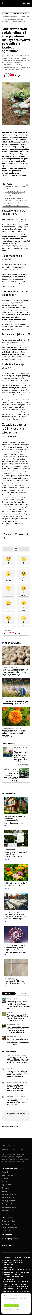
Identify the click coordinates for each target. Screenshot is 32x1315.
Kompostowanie (8, 1175)
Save (12, 75)
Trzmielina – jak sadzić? (16, 198)
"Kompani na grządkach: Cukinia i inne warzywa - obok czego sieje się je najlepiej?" (16, 672)
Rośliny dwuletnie (23, 58)
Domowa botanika (24, 1282)
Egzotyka (5, 1181)
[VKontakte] (15, 76)
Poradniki (5, 63)
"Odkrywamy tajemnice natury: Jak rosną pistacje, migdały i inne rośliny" (11, 777)
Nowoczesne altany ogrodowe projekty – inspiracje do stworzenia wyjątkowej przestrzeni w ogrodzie (18, 1030)
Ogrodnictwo (25, 61)
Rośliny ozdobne (7, 65)
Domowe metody (12, 1037)
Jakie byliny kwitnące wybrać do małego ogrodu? (15, 884)
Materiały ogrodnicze (18, 1284)
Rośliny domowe (14, 63)
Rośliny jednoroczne (9, 58)
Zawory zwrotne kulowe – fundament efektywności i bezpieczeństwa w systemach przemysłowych (15, 948)
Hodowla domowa (23, 1286)
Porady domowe (19, 1275)
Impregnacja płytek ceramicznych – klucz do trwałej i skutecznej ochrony (15, 981)
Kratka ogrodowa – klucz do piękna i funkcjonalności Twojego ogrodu (14, 733)
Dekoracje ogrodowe (13, 1083)
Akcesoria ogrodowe (9, 1282)
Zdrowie (10, 1013)
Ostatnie (23, 994)
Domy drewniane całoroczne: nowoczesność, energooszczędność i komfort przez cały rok (15, 819)
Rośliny (4, 61)
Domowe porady (17, 1277)
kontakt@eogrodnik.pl (10, 1239)
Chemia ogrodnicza (13, 1025)
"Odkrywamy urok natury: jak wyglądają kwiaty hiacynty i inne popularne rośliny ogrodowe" (20, 756)
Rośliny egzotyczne (23, 67)
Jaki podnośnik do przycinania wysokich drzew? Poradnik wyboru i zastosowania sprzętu (15, 853)
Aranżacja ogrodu (8, 1289)
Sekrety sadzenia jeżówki (16, 191)
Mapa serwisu (7, 1230)
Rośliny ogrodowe (13, 61)
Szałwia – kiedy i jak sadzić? (17, 200)
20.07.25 (7, 826)
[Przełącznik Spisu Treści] (26, 184)
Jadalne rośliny (22, 1289)
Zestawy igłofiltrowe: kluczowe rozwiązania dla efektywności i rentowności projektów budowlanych (15, 915)
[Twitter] (8, 76)
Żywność (5, 1178)
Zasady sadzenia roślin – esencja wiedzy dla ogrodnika (15, 204)
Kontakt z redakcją (8, 1221)
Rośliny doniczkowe (8, 67)
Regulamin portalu (8, 1224)
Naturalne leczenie (21, 748)
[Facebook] (4, 76)
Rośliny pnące (19, 14)
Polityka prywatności (9, 1227)
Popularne (9, 994)
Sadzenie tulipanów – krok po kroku (17, 188)
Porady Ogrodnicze (8, 1279)
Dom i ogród (6, 1277)
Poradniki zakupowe (23, 56)
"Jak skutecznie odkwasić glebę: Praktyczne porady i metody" (16, 702)
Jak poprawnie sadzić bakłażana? (15, 195)
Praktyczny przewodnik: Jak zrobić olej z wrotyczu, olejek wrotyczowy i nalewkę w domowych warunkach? (17, 1018)
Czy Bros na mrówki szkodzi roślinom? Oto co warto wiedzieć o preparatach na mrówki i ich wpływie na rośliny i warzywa (18, 1005)
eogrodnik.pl (6, 14)
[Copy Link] (19, 76)
